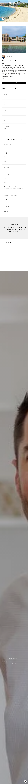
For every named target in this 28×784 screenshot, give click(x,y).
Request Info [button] (14, 83)
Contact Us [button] (14, 667)
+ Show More (5, 78)
